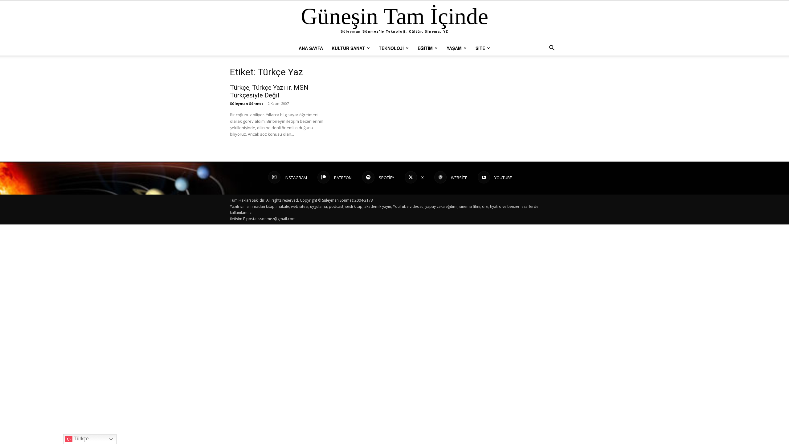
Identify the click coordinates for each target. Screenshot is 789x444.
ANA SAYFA (311, 48)
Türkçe (80, 438)
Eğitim (425, 48)
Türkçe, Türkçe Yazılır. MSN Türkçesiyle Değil (269, 91)
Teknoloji (391, 48)
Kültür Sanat (348, 48)
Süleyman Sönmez (247, 103)
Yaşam (454, 48)
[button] (551, 48)
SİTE (480, 48)
